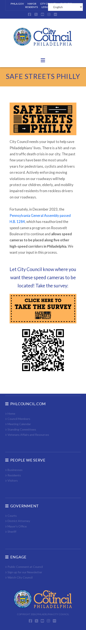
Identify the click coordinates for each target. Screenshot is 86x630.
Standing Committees (22, 429)
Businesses (15, 470)
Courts (12, 515)
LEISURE (46, 7)
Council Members (19, 418)
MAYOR (32, 3)
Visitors (13, 480)
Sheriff (12, 531)
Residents (14, 475)
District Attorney (19, 521)
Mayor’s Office (17, 526)
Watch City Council (20, 577)
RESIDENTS (31, 7)
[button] (43, 60)
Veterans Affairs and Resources (28, 434)
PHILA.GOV (17, 3)
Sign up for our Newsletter (25, 572)
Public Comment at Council (25, 566)
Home (11, 413)
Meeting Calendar (19, 424)
